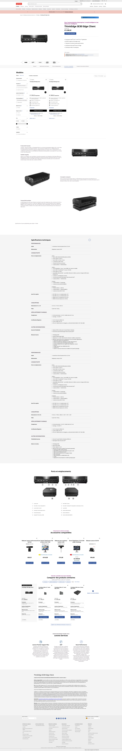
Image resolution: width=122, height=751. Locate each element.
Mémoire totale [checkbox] (61, 581)
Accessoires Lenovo (51, 736)
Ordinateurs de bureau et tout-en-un (29, 15)
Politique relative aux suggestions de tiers (63, 747)
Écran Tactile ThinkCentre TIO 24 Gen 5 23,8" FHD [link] (45, 541)
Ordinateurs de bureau (52, 731)
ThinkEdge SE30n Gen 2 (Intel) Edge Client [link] (77, 588)
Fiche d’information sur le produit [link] (46, 554)
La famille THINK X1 (91, 737)
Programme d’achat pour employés (67, 740)
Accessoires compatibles (68, 66)
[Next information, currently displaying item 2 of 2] (94, 11)
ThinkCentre (90, 736)
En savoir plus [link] (32, 107)
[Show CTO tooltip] (45, 92)
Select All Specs (77, 581)
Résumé (34, 66)
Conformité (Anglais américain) (27, 731)
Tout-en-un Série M (91, 734)
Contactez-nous (77, 725)
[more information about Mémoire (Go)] (21, 105)
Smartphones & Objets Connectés (93, 733)
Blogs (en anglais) (64, 733)
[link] (106, 1)
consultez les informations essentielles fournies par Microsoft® (50, 699)
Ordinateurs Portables (52, 725)
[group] (25, 62)
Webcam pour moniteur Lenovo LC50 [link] (61, 541)
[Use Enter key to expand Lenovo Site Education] (100, 1)
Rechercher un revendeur (65, 736)
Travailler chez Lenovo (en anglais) (27, 735)
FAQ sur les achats (77, 731)
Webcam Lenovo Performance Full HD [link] (29, 541)
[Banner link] (61, 12)
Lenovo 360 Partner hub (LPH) (40, 725)
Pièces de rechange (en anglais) (53, 739)
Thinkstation (90, 742)
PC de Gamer (51, 728)
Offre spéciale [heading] (66, 52)
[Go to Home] (19, 4)
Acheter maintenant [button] (43, 617)
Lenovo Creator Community (66, 725)
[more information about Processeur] (20, 83)
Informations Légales (26, 734)
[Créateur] (106, 6)
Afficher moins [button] (32, 118)
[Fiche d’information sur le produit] (40, 555)
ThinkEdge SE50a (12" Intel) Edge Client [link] (44, 588)
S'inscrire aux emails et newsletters (67, 730)
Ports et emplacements (56, 66)
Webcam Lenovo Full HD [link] (92, 540)
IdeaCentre (89, 739)
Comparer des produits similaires (83, 66)
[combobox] (54, 3)
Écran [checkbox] (73, 581)
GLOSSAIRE (63, 742)
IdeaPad (89, 730)
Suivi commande (77, 728)
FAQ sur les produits (78, 730)
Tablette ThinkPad (90, 728)
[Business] (93, 6)
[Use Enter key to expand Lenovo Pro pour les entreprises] (90, 1)
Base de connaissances (65, 743)
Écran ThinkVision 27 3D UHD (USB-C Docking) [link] (76, 541)
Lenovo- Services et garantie (53, 737)
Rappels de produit (51, 740)
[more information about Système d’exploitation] (24, 93)
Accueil (21, 15)
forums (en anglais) (64, 731)
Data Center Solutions (52, 734)
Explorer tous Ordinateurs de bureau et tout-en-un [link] (61, 624)
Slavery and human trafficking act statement (75, 747)
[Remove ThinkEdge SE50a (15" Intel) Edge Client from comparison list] (67, 585)
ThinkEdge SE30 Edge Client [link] (27, 587)
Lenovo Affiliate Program (26, 737)
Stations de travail (51, 733)
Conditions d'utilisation (50, 747)
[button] (102, 0)
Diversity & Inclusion (25, 738)
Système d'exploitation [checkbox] (53, 581)
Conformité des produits (65, 737)
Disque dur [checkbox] (68, 581)
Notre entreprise (25, 725)
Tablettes (50, 730)
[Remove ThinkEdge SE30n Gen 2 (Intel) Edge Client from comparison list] (83, 585)
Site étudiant (50, 742)
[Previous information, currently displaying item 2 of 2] (27, 11)
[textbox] (93, 718)
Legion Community (64, 728)
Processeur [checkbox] (45, 581)
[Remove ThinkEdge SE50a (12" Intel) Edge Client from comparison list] (51, 585)
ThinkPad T (89, 725)
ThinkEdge (37, 15)
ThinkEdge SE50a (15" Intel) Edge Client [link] (60, 588)
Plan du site (55, 747)
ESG (23, 732)
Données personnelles (44, 747)
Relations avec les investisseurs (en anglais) (27, 729)
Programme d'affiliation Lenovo (66, 739)
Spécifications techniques (44, 66)
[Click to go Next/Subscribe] (35, 718)
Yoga (89, 731)
